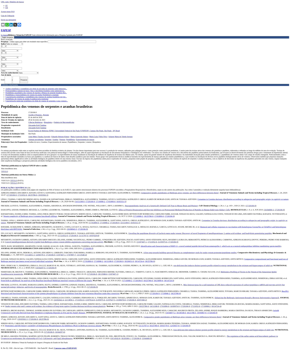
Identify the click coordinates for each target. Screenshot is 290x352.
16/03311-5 (121, 201)
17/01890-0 (110, 201)
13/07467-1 (142, 242)
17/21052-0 (22, 195)
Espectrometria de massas (85, 140)
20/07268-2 (141, 300)
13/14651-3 (30, 255)
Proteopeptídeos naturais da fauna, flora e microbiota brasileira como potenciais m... (35, 91)
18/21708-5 (191, 313)
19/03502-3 (43, 195)
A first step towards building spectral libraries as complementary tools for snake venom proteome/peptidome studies (190, 253)
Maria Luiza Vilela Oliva (98, 137)
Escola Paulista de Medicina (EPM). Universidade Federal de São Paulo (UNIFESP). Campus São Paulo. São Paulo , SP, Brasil (74, 131)
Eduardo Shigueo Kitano (60, 137)
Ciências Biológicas (35, 122)
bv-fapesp (4, 35)
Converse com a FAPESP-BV (65, 348)
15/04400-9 (146, 338)
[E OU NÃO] (4, 46)
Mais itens (4, 169)
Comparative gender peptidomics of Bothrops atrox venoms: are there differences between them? (180, 193)
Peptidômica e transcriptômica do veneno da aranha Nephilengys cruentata (32, 95)
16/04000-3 (269, 210)
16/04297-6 (40, 268)
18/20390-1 (126, 338)
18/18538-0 (181, 313)
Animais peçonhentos (36, 140)
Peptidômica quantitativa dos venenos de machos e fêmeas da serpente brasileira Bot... (36, 93)
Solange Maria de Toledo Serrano (121, 137)
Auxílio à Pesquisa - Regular (38, 115)
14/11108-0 (80, 201)
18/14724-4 (139, 261)
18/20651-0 (129, 261)
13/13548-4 (81, 255)
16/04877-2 (170, 313)
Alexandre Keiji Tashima (37, 125)
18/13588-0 (102, 274)
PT (6, 6)
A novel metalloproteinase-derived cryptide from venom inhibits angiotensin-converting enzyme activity (54, 242)
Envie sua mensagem (8, 20)
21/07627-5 (110, 300)
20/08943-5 (72, 229)
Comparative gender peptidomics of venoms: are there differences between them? (183, 317)
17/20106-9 (12, 195)
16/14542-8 (115, 338)
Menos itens (12, 169)
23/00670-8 (121, 300)
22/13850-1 (69, 300)
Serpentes (48, 140)
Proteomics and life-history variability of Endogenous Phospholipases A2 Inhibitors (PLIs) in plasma (53, 326)
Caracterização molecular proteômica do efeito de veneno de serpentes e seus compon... (36, 101)
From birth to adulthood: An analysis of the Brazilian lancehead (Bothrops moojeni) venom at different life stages (46, 281)
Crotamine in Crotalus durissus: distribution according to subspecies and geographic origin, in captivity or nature (242, 199)
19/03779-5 (164, 326)
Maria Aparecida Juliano (79, 137)
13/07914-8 (90, 300)
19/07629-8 (94, 236)
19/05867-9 (201, 313)
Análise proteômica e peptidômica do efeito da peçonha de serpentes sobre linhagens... (36, 89)
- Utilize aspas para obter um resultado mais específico (24, 42)
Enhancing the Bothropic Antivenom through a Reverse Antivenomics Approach (247, 298)
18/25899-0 (158, 281)
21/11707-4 (83, 236)
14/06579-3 (40, 255)
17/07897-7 (71, 255)
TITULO (4, 171)
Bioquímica (48, 122)
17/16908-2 (100, 201)
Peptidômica (70, 140)
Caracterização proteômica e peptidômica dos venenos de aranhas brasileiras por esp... (36, 97)
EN (6, 8)
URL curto (5, 2)
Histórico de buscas (17, 2)
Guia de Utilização (7, 16)
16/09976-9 (175, 306)
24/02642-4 (59, 300)
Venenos (62, 140)
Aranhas (55, 140)
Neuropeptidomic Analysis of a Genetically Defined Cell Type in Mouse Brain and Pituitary (161, 206)
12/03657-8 (174, 326)
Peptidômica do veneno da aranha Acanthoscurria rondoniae (26, 99)
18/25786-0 (32, 195)
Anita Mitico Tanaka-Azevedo (39, 137)
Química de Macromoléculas (64, 122)
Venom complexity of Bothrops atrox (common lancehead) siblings (30, 216)
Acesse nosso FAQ (8, 12)
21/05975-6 (162, 242)
